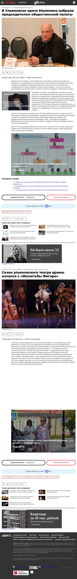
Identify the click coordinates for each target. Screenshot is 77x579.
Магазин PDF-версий (57, 535)
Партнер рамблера (65, 567)
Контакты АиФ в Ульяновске (48, 537)
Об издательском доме (20, 535)
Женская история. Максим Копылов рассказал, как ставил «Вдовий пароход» (22, 503)
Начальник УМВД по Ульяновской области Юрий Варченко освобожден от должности (23, 238)
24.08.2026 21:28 (6, 269)
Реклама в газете (44, 535)
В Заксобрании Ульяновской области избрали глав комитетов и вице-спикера (59, 226)
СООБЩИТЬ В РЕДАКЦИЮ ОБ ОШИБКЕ (65, 539)
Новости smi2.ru (8, 264)
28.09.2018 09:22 (6, 7)
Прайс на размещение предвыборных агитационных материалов (33, 539)
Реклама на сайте (64, 537)
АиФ (14, 68)
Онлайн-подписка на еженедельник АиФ (25, 537)
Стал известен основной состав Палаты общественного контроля (41, 190)
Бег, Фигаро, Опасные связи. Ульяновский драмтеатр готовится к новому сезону (40, 441)
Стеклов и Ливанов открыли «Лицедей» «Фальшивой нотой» (58, 497)
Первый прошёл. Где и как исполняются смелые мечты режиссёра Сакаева (21, 497)
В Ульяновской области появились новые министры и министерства (40, 165)
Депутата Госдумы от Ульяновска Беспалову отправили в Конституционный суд (23, 226)
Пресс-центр (33, 535)
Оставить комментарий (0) (61, 197)
